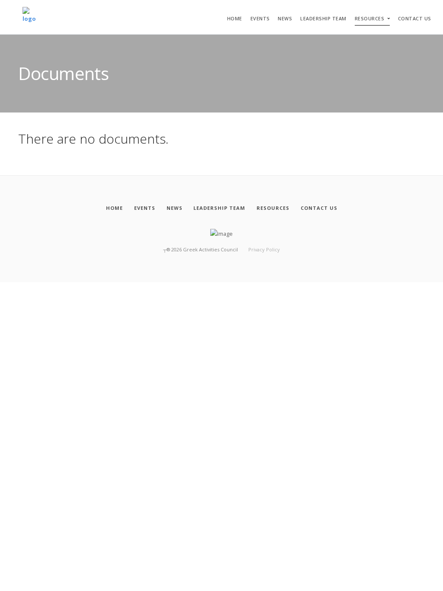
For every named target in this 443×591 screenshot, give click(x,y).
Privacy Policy (264, 249)
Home (234, 19)
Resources (370, 19)
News (285, 19)
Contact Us (414, 19)
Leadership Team (323, 19)
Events (260, 19)
